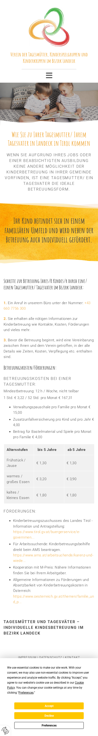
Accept (49, 706)
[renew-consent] (5, 730)
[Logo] (49, 25)
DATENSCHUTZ (50, 657)
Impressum (27, 657)
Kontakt (72, 657)
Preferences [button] (26, 692)
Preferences (49, 725)
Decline (49, 715)
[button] (49, 75)
